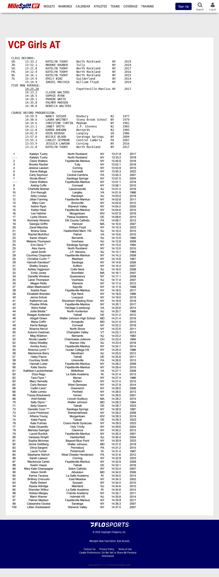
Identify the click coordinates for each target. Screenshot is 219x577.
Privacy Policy (106, 549)
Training (147, 6)
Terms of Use (125, 549)
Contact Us (89, 549)
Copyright (106, 532)
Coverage (130, 6)
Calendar (83, 6)
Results (49, 6)
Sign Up (183, 6)
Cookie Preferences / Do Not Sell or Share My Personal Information (107, 554)
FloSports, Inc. (119, 532)
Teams (115, 6)
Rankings (65, 6)
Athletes (100, 6)
